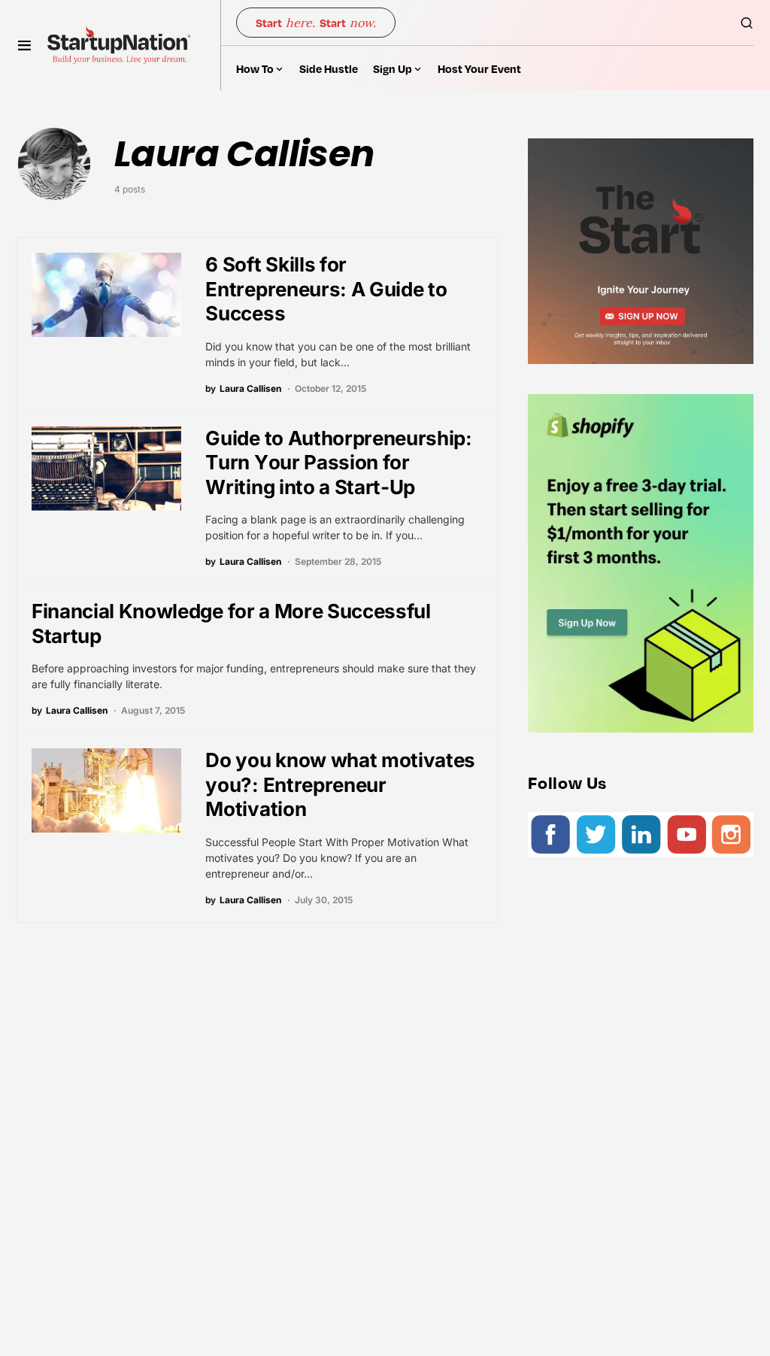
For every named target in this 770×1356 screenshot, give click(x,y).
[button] (24, 45)
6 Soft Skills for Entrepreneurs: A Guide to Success (326, 289)
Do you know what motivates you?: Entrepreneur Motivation (340, 784)
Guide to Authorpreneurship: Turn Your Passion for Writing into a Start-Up (338, 462)
